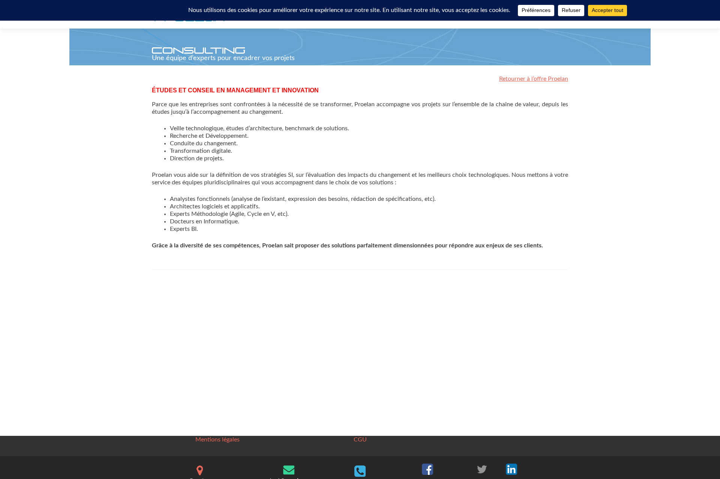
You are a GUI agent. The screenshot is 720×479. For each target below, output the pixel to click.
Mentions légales (217, 440)
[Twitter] (482, 468)
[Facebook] (427, 468)
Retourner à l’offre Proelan (533, 79)
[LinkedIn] (511, 468)
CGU (360, 440)
